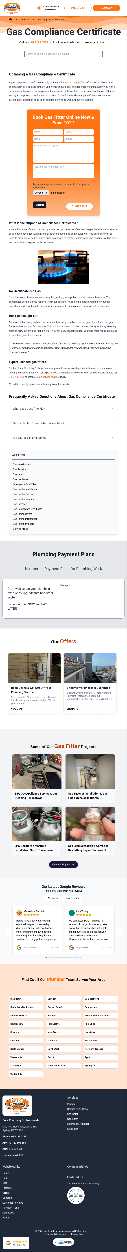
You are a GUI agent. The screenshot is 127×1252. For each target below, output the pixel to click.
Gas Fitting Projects (23, 523)
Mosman (52, 1040)
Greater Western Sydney (97, 1015)
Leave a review (72, 898)
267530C (18, 1155)
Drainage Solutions (77, 1109)
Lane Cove (90, 1032)
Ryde (87, 1057)
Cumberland (91, 1007)
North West (53, 1049)
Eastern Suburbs (18, 1015)
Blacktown (15, 999)
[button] (63, 409)
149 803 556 (16, 1148)
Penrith (51, 1057)
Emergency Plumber (78, 1123)
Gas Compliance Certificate (27, 509)
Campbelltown (92, 999)
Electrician (72, 1128)
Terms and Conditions (55, 1234)
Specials (7, 1197)
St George (15, 1065)
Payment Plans (10, 1207)
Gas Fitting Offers (22, 513)
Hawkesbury (16, 1024)
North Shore (91, 1040)
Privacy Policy (78, 1234)
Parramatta (16, 1057)
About (5, 1217)
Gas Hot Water (20, 479)
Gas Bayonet (19, 504)
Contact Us (8, 1212)
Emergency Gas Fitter (24, 484)
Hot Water (72, 1114)
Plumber (71, 1104)
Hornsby (14, 1032)
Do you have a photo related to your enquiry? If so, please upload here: (61, 186)
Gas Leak (18, 474)
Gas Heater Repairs (23, 499)
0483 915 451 (78, 7)
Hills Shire (90, 1024)
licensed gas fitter (76, 82)
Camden (52, 999)
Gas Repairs (19, 469)
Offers (6, 1192)
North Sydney (17, 1049)
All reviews (53, 898)
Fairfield (52, 1015)
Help (5, 1178)
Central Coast (55, 1007)
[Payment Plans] (89, 598)
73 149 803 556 (17, 1142)
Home (5, 1173)
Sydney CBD (91, 1065)
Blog (4, 1182)
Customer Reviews (12, 1202)
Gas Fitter (72, 1118)
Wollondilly (16, 1074)
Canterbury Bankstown (22, 1007)
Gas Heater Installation (25, 489)
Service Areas (20, 528)
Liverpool (15, 1040)
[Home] (12, 8)
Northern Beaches (94, 1049)
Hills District (54, 1024)
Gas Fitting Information (25, 518)
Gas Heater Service (23, 494)
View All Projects (61, 864)
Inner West (53, 1032)
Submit (40, 204)
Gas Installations (22, 464)
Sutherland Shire (56, 1065)
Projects (7, 1187)
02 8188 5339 (39, 42)
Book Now (106, 7)
